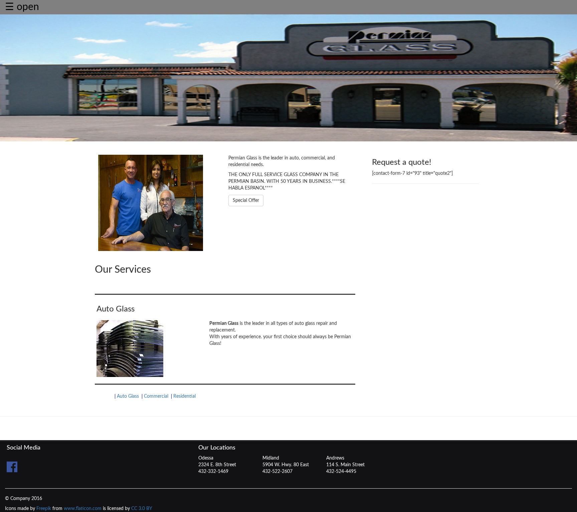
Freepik (43, 508)
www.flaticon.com (83, 508)
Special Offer (246, 200)
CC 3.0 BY (141, 508)
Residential (184, 396)
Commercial (156, 396)
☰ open (22, 7)
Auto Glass (128, 396)
